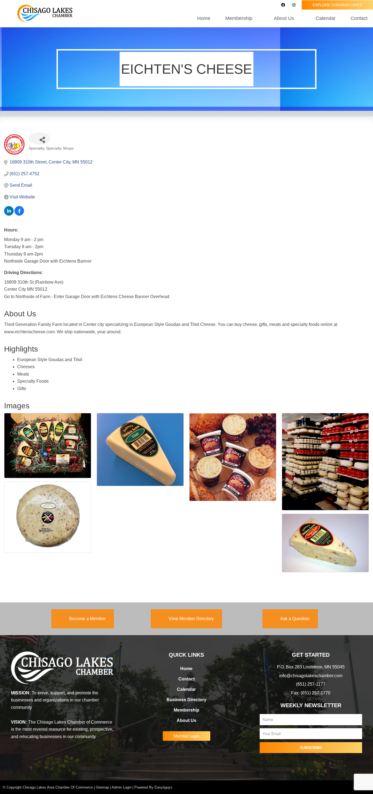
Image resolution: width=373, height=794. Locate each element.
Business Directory (186, 699)
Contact (359, 18)
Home (203, 18)
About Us (186, 720)
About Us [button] (284, 18)
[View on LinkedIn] (9, 214)
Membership (186, 710)
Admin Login (121, 787)
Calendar (326, 18)
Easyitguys (163, 787)
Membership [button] (238, 18)
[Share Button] (40, 138)
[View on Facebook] (19, 214)
